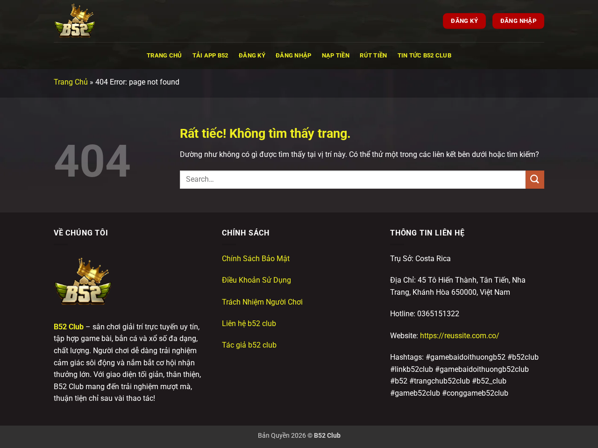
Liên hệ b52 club (249, 323)
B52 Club (69, 326)
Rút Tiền (373, 55)
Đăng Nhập (293, 55)
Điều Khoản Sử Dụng (256, 280)
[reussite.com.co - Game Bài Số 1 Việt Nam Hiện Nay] (100, 21)
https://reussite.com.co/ (459, 335)
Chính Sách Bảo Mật (256, 258)
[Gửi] (535, 180)
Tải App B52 (210, 55)
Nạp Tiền (335, 55)
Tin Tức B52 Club (424, 55)
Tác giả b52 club (249, 345)
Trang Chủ (164, 55)
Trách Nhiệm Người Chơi (262, 302)
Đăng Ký (252, 55)
